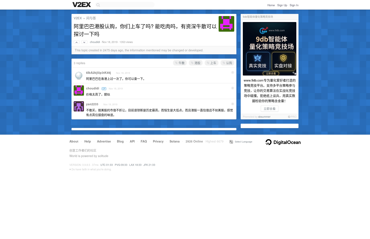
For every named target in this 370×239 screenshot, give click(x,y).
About (73, 141)
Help (87, 141)
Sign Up (282, 5)
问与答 (91, 18)
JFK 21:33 (149, 164)
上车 (212, 63)
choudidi (95, 42)
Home (271, 5)
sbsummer (264, 116)
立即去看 (270, 108)
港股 (197, 63)
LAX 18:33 (135, 164)
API (132, 141)
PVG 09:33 (121, 164)
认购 (228, 63)
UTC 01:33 (106, 164)
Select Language (242, 141)
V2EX (78, 18)
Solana (175, 141)
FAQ (144, 141)
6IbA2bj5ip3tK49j (98, 72)
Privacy (158, 141)
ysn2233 (92, 104)
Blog (120, 141)
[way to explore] (82, 5)
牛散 (181, 63)
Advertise (104, 141)
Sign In (294, 5)
